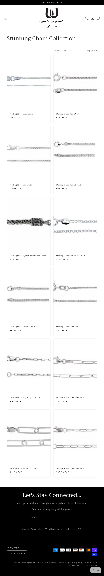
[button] (6, 18)
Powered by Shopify (49, 562)
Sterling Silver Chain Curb (68, 114)
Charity (25, 529)
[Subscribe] (73, 517)
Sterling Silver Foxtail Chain (22, 327)
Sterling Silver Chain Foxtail (69, 185)
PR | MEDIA (50, 529)
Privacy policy (77, 562)
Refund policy (64, 562)
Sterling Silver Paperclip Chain (70, 398)
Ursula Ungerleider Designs (31, 562)
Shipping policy (74, 565)
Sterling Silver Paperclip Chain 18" (25, 398)
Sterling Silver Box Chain (21, 185)
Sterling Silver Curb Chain (21, 114)
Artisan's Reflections (66, 529)
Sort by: (57, 51)
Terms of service (91, 562)
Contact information (90, 565)
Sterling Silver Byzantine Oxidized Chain (28, 256)
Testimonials (36, 529)
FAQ (80, 529)
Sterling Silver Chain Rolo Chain (70, 256)
